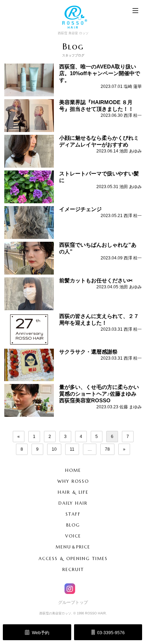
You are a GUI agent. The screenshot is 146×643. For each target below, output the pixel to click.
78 (107, 449)
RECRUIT (73, 569)
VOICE (73, 536)
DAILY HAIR (73, 503)
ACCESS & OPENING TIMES (73, 558)
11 (72, 449)
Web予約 (40, 632)
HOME (73, 470)
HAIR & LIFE (73, 492)
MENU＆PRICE (73, 546)
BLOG (73, 525)
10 (54, 449)
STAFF (73, 514)
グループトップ (73, 602)
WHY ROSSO (73, 481)
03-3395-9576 (110, 632)
